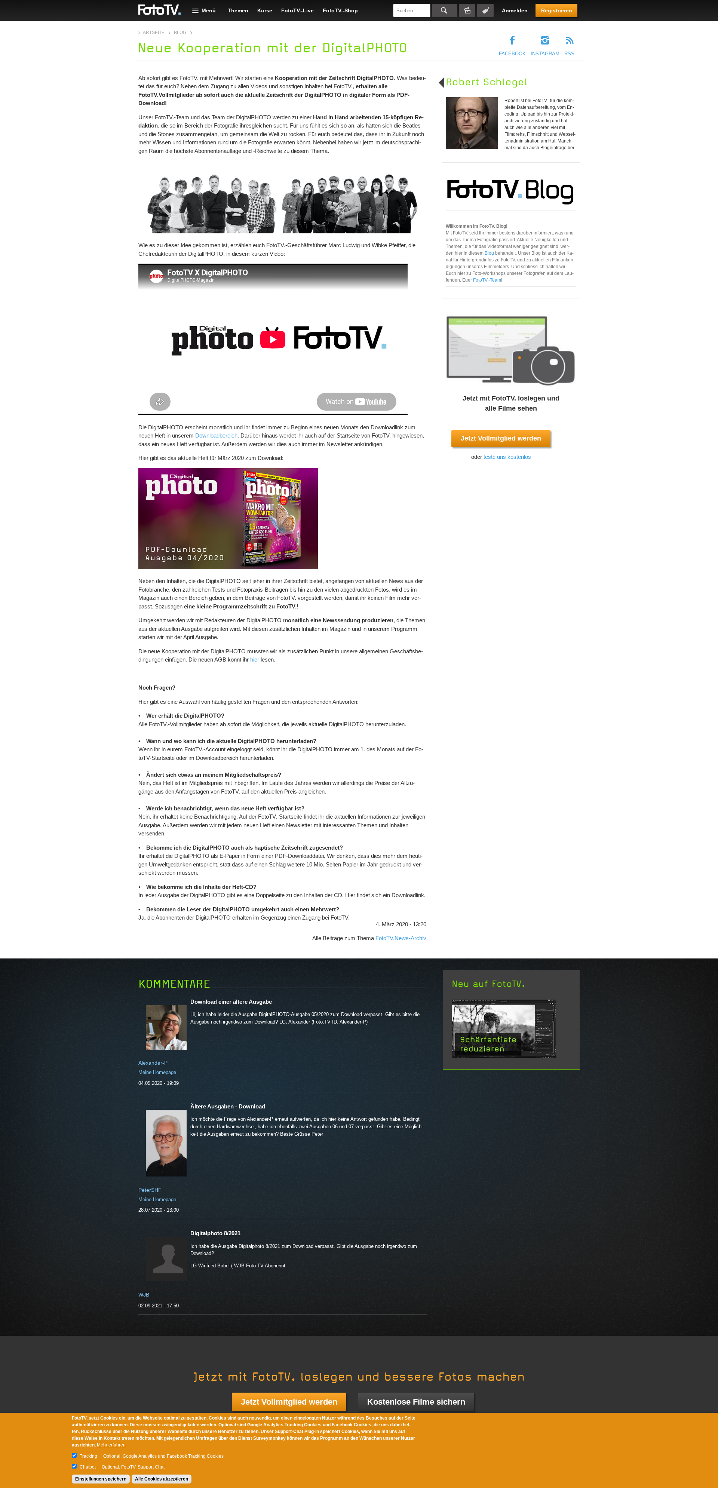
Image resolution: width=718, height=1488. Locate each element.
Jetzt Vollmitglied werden (501, 438)
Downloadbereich (216, 435)
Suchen (444, 10)
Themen (238, 10)
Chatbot (88, 1467)
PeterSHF (150, 1190)
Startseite (151, 32)
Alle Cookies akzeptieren (161, 1479)
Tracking (88, 1456)
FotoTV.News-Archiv (400, 938)
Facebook (512, 53)
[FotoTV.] (159, 10)
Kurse (264, 10)
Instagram (545, 53)
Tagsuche (485, 10)
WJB (143, 1295)
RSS (569, 53)
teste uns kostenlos (507, 457)
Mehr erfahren (111, 1445)
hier (254, 659)
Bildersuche (467, 10)
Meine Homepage (157, 1072)
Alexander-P (153, 1063)
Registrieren (556, 10)
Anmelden (515, 10)
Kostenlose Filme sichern (416, 1401)
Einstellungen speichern (100, 1479)
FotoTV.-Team (487, 280)
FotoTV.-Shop (340, 10)
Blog (180, 32)
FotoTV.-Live (297, 10)
